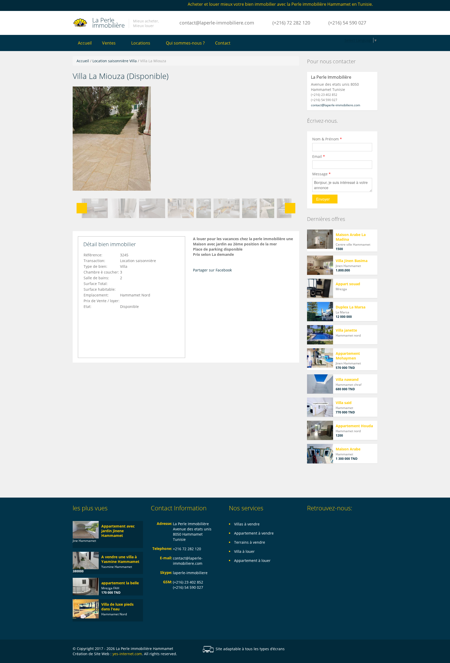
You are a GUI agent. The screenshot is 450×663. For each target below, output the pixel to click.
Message (321, 173)
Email (318, 156)
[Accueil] (80, 22)
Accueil (85, 43)
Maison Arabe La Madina (351, 237)
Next (290, 208)
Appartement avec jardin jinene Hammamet (118, 531)
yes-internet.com (127, 653)
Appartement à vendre (254, 533)
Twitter (362, 649)
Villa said (344, 402)
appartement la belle (120, 582)
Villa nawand (347, 379)
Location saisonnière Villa (114, 60)
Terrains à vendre (249, 542)
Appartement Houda (354, 425)
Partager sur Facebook (212, 270)
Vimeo (374, 649)
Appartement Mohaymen (348, 356)
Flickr (324, 649)
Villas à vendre (247, 524)
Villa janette (346, 330)
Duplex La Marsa (350, 307)
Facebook (313, 649)
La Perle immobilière (108, 22)
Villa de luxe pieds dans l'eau (117, 606)
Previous (82, 208)
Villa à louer (244, 551)
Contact (222, 43)
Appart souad (348, 283)
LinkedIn (350, 649)
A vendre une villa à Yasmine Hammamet (120, 559)
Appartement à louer (252, 560)
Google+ (337, 649)
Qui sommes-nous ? (185, 43)
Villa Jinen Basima (351, 260)
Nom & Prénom (327, 139)
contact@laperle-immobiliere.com (216, 23)
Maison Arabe (348, 449)
